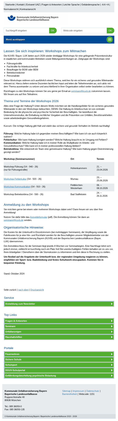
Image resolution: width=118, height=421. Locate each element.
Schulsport (11, 364)
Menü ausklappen (15, 39)
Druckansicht (37, 289)
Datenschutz (92, 391)
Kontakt (20, 4)
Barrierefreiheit (69, 394)
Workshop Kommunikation (17, 186)
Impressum (78, 391)
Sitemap (66, 391)
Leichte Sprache (71, 4)
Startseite (10, 4)
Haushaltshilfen (13, 337)
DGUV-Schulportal (15, 370)
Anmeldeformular (38, 217)
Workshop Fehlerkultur (15, 179)
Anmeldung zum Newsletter (20, 303)
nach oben (23, 289)
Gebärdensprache (90, 4)
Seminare (10, 326)
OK (52, 30)
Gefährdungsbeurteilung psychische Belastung (30, 375)
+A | (107, 4)
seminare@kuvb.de (81, 91)
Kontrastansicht (28, 9)
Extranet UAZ (33, 4)
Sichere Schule (13, 359)
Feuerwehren (12, 354)
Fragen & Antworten (51, 4)
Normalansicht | (12, 9)
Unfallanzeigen (13, 331)
